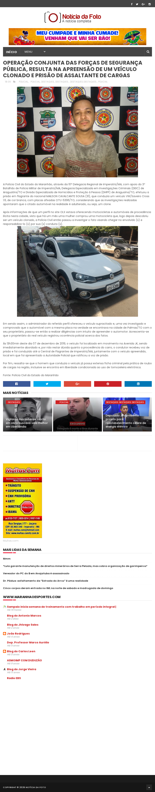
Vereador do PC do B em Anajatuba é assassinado (36, 573)
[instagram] (149, 4)
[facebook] (132, 4)
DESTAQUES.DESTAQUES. (83, 81)
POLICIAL (103, 81)
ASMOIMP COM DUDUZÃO (24, 660)
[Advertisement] (35, 711)
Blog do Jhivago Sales (22, 625)
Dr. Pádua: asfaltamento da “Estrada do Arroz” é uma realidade (45, 581)
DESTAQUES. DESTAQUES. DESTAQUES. (125, 402)
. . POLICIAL (22, 81)
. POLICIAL (34, 81)
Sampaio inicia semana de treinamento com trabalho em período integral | (61, 607)
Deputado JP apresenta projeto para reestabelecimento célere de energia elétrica (126, 421)
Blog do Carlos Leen (21, 651)
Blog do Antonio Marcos (24, 616)
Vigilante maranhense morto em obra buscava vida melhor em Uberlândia (27, 422)
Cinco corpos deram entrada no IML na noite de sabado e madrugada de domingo (58, 588)
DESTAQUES (47, 81)
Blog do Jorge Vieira (21, 669)
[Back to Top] (149, 787)
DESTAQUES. (62, 81)
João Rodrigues (18, 633)
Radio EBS (14, 678)
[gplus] (143, 4)
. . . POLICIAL (62, 402)
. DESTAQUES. (13, 402)
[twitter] (137, 4)
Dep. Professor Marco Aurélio (28, 642)
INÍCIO (11, 52)
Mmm (7, 558)
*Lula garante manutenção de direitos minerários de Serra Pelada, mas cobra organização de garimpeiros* (75, 566)
